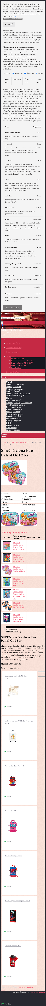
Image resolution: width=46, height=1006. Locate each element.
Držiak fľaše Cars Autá (13, 946)
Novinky (9, 382)
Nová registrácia (17, 330)
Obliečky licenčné (13, 387)
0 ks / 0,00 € (6, 332)
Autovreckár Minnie (12, 811)
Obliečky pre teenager (15, 396)
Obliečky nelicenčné (14, 389)
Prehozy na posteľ (13, 400)
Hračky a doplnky (13, 421)
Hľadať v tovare (10, 325)
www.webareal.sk (25, 987)
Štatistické (30, 73)
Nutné (8, 73)
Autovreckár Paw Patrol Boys (15, 766)
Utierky (9, 423)
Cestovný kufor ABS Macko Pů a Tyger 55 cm (19, 722)
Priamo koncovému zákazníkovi (22, 361)
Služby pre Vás (11, 356)
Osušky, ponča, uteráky (15, 405)
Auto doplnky (11, 428)
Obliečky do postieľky (15, 384)
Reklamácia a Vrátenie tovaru (16, 372)
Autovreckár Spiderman (13, 856)
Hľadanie (5, 313)
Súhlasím (19, 19)
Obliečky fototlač (13, 391)
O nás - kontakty (12, 352)
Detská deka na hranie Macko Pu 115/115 (16, 677)
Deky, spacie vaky (13, 407)
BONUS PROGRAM (18, 365)
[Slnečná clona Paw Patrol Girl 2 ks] (14, 485)
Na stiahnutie (11, 629)
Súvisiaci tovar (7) (13, 632)
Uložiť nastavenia (12, 308)
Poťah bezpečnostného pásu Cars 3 (17, 901)
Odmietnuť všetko (9, 19)
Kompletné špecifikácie (15, 627)
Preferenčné (18, 73)
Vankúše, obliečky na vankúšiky (19, 402)
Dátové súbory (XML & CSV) (22, 363)
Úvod (5, 442)
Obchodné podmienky (14, 348)
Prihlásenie (5, 330)
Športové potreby (13, 430)
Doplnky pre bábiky (14, 416)
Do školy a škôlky (13, 412)
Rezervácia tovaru (17, 359)
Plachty (9, 398)
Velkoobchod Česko (13, 343)
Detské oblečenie (13, 418)
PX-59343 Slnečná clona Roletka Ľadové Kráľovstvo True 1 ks (19, 594)
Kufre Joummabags (14, 409)
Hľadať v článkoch (12, 328)
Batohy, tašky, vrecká (14, 414)
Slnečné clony (24, 442)
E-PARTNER (16, 368)
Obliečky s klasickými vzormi (18, 393)
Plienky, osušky (12, 425)
